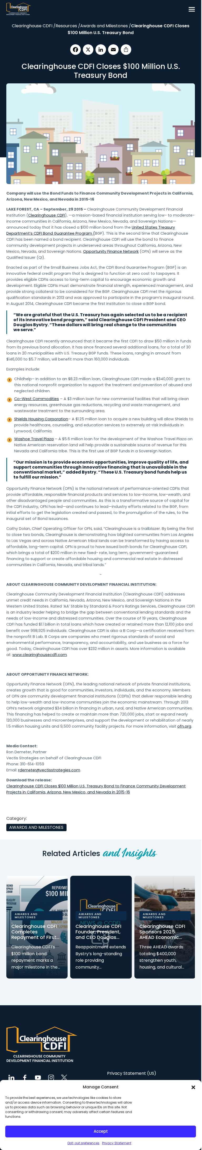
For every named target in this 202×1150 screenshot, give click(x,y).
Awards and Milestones (37, 828)
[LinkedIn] (100, 49)
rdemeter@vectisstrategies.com (49, 770)
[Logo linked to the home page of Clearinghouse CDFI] (18, 9)
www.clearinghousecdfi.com (39, 654)
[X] (88, 49)
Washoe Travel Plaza (34, 439)
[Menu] (192, 9)
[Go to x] (64, 1077)
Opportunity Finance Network (111, 251)
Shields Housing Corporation (41, 419)
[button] (193, 1087)
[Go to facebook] (24, 1077)
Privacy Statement (116, 1143)
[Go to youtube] (38, 1077)
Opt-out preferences (83, 1143)
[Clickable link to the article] (36, 927)
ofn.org (184, 726)
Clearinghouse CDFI (46, 215)
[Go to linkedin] (11, 1077)
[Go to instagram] (51, 1077)
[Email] (113, 49)
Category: (16, 818)
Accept (101, 1131)
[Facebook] (75, 49)
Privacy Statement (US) (131, 1072)
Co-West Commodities (36, 398)
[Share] (126, 49)
